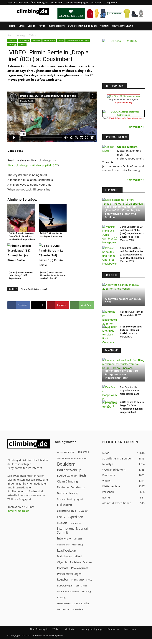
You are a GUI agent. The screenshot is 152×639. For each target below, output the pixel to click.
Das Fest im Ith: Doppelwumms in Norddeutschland (129, 390)
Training (86, 591)
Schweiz (12, 40)
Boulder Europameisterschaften (72, 458)
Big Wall (83, 452)
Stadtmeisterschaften (68, 591)
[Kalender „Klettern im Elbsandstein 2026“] (109, 319)
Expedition (75, 517)
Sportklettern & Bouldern (78, 40)
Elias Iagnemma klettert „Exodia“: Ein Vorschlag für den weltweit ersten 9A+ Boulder (122, 212)
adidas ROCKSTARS (66, 452)
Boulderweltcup (67, 475)
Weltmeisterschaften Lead (70, 609)
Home (12, 26)
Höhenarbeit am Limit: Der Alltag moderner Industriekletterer (122, 374)
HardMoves (75, 522)
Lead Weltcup (66, 550)
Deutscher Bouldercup (71, 487)
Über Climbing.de (39, 2)
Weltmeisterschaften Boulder (73, 603)
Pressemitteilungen (69, 574)
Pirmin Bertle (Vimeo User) (34, 289)
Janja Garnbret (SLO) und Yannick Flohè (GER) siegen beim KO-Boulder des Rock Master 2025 (132, 233)
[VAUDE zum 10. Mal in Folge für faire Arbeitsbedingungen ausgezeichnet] (109, 405)
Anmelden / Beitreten (17, 2)
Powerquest (79, 568)
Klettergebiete (57, 26)
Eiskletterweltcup (66, 510)
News (21, 26)
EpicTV (61, 517)
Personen (36, 40)
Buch (82, 475)
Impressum (112, 2)
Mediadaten (56, 2)
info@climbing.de (18, 511)
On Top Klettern (127, 147)
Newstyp (20, 35)
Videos (31, 26)
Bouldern (66, 464)
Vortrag (61, 597)
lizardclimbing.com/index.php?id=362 (33, 165)
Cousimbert (24, 40)
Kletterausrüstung (123, 102)
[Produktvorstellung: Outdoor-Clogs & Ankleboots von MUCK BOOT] (109, 334)
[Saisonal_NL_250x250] (123, 60)
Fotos (42, 26)
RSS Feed (56, 629)
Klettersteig (77, 544)
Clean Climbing (67, 481)
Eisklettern (64, 505)
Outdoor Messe (81, 562)
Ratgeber (62, 579)
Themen (104, 26)
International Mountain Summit (73, 530)
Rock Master (77, 579)
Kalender (77, 538)
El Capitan (83, 511)
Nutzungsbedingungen (77, 2)
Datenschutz (97, 2)
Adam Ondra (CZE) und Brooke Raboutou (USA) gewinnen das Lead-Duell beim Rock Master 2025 (132, 255)
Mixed (78, 556)
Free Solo (62, 522)
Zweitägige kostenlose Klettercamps (126, 118)
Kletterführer (63, 544)
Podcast (62, 568)
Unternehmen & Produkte (82, 26)
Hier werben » (135, 126)
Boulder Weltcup (69, 470)
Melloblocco (64, 556)
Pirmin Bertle (49, 40)
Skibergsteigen (65, 585)
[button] (140, 26)
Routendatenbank (122, 26)
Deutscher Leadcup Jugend (70, 499)
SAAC (89, 579)
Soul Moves (81, 585)
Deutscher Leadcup (67, 493)
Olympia (62, 562)
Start (9, 35)
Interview (64, 538)
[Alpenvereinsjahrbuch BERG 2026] (123, 294)
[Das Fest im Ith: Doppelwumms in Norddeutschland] (109, 397)
